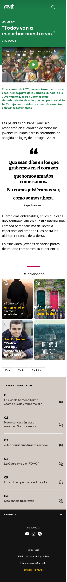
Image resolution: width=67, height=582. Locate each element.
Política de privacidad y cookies (33, 557)
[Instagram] (33, 534)
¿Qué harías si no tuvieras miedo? (26, 445)
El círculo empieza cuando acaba (26, 482)
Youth (21, 370)
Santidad (36, 370)
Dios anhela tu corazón (19, 500)
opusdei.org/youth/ (33, 570)
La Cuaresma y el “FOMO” (21, 463)
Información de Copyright (33, 563)
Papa (8, 370)
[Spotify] (40, 534)
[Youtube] (27, 534)
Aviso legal (33, 550)
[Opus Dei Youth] (9, 7)
